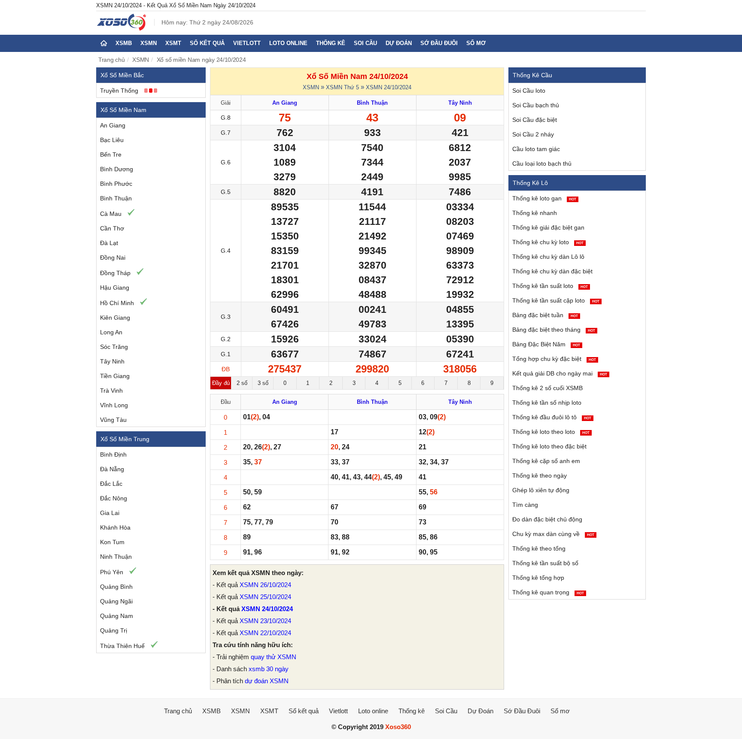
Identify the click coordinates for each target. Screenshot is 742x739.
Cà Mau (111, 213)
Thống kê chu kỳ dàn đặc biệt (552, 271)
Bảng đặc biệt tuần (545, 315)
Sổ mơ (476, 43)
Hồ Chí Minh (117, 303)
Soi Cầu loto (528, 90)
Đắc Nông (113, 498)
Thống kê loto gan (544, 198)
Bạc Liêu (112, 139)
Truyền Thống (119, 90)
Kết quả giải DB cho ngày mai (559, 373)
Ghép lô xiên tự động (540, 490)
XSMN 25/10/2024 (265, 596)
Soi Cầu (365, 43)
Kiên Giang (115, 317)
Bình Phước (116, 183)
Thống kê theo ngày (539, 475)
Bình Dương (116, 169)
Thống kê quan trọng (548, 592)
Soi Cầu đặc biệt (534, 119)
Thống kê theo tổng (539, 548)
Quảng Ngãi (116, 601)
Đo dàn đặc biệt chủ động (547, 519)
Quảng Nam (116, 615)
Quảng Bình (116, 586)
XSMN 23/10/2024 (265, 620)
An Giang (112, 125)
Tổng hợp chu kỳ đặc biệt (554, 358)
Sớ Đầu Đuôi (439, 43)
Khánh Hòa (115, 527)
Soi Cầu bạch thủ (535, 105)
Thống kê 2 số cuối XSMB (547, 388)
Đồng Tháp (115, 273)
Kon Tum (112, 542)
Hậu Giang (114, 287)
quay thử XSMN (273, 656)
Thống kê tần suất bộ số (545, 563)
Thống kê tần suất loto (550, 285)
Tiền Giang (115, 376)
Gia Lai (109, 512)
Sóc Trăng (114, 346)
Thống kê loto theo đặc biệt (549, 446)
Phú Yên (111, 572)
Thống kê (330, 43)
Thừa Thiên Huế (122, 645)
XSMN (148, 43)
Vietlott (247, 43)
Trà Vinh (111, 390)
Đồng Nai (112, 257)
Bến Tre (111, 154)
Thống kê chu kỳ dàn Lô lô (548, 256)
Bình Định (113, 454)
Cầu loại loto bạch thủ (542, 163)
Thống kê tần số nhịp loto (546, 402)
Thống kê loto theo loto (551, 431)
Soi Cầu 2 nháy (533, 134)
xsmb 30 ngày (269, 668)
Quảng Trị (113, 630)
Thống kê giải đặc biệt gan (548, 227)
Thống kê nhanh (534, 212)
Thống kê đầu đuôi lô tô (551, 417)
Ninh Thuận (116, 556)
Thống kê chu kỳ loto (548, 242)
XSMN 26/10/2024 (265, 584)
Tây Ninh (112, 361)
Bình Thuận (116, 198)
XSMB (124, 43)
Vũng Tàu (113, 419)
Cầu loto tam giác (536, 148)
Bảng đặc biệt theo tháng (553, 329)
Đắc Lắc (111, 483)
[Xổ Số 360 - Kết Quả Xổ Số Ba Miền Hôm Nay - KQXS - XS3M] (121, 28)
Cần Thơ (112, 228)
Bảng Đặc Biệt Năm (546, 344)
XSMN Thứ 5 (342, 87)
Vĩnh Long (114, 405)
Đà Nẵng (112, 469)
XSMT (173, 43)
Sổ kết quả (207, 43)
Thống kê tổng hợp (538, 577)
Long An (111, 332)
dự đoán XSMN (267, 680)
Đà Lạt (109, 242)
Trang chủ (111, 59)
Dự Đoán (399, 43)
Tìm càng (525, 504)
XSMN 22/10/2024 (265, 632)
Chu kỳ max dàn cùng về (553, 533)
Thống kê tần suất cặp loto (555, 300)
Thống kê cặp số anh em (546, 460)
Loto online (288, 43)
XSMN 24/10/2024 (388, 87)
